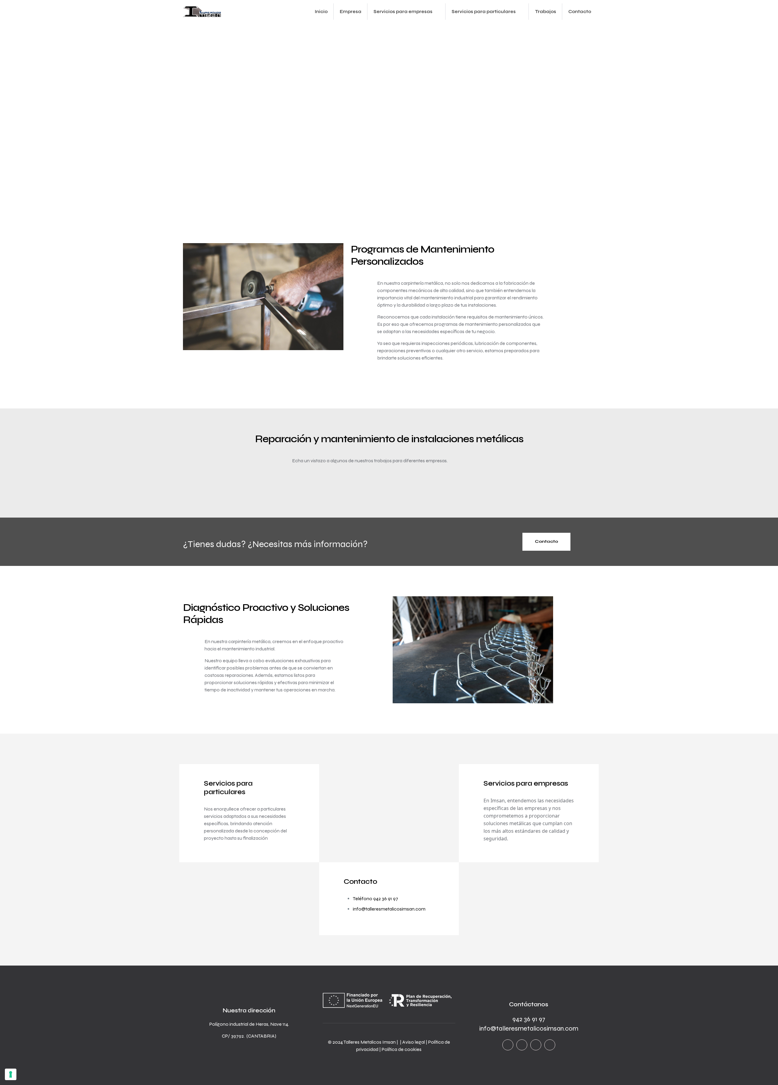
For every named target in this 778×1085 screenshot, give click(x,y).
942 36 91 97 (528, 1019)
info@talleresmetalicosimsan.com (389, 909)
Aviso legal (413, 1042)
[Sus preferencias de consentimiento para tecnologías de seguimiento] (10, 1074)
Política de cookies (402, 1049)
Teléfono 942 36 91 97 (375, 898)
